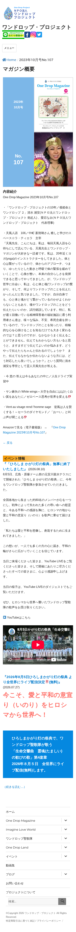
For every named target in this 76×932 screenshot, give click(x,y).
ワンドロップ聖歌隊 (19, 838)
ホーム (10, 811)
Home (11, 60)
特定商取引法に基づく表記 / (21, 920)
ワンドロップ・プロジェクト (40, 913)
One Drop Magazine (20, 820)
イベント (12, 856)
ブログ (10, 874)
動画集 (10, 865)
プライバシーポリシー (49, 920)
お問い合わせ (15, 883)
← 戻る (8, 442)
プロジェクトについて (20, 892)
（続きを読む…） (15, 786)
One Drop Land (17, 847)
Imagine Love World (21, 829)
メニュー (9, 48)
